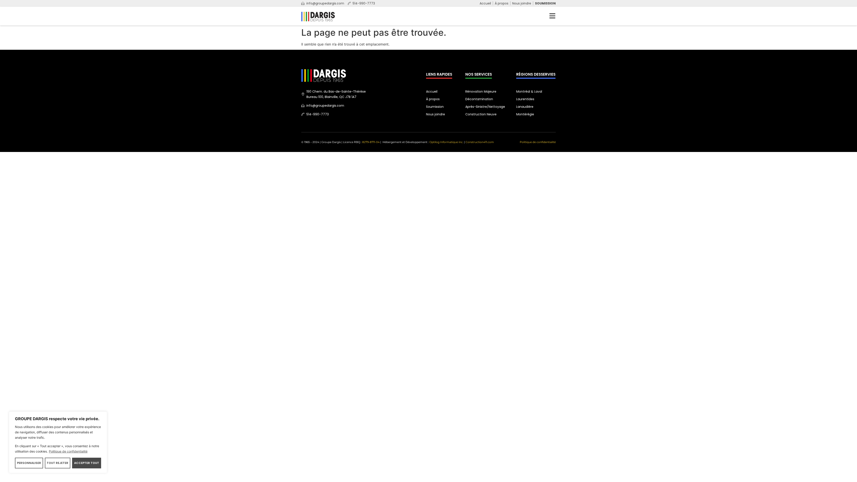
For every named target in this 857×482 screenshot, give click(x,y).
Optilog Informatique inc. (446, 142)
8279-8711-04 (371, 142)
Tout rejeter (57, 463)
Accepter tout (86, 463)
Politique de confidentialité (68, 451)
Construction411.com (480, 142)
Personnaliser (29, 463)
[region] (58, 442)
